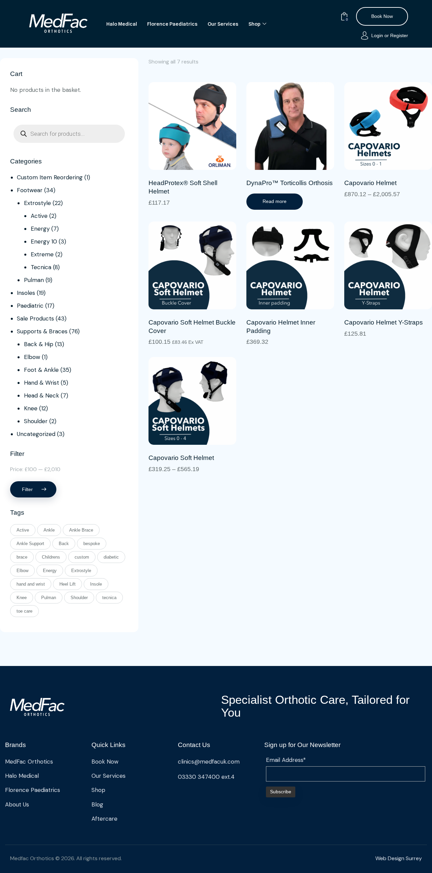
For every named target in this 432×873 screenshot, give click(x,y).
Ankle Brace (81, 530)
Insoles (26, 293)
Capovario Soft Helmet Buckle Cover (192, 326)
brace (22, 557)
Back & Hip (38, 344)
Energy (40, 228)
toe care (24, 611)
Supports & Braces (42, 331)
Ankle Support (30, 543)
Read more (275, 201)
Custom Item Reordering (50, 177)
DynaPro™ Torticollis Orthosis (289, 182)
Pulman (34, 280)
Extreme (42, 254)
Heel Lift (67, 584)
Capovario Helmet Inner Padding (280, 326)
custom (82, 557)
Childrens (51, 557)
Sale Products (35, 318)
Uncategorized (36, 434)
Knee (30, 408)
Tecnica (41, 267)
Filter (27, 489)
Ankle (49, 530)
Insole (96, 584)
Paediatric (30, 305)
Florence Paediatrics (172, 24)
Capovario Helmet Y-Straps (383, 322)
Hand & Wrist (41, 382)
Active (39, 216)
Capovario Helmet (370, 182)
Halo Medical (121, 24)
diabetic (111, 557)
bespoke (91, 543)
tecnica (109, 597)
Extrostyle (37, 203)
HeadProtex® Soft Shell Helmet (182, 187)
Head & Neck (41, 395)
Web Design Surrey (398, 858)
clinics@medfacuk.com (209, 761)
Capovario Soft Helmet (181, 457)
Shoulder (36, 421)
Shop (254, 24)
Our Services (223, 24)
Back (64, 543)
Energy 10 (44, 241)
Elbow (32, 357)
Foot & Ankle (41, 370)
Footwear (30, 190)
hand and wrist (31, 584)
